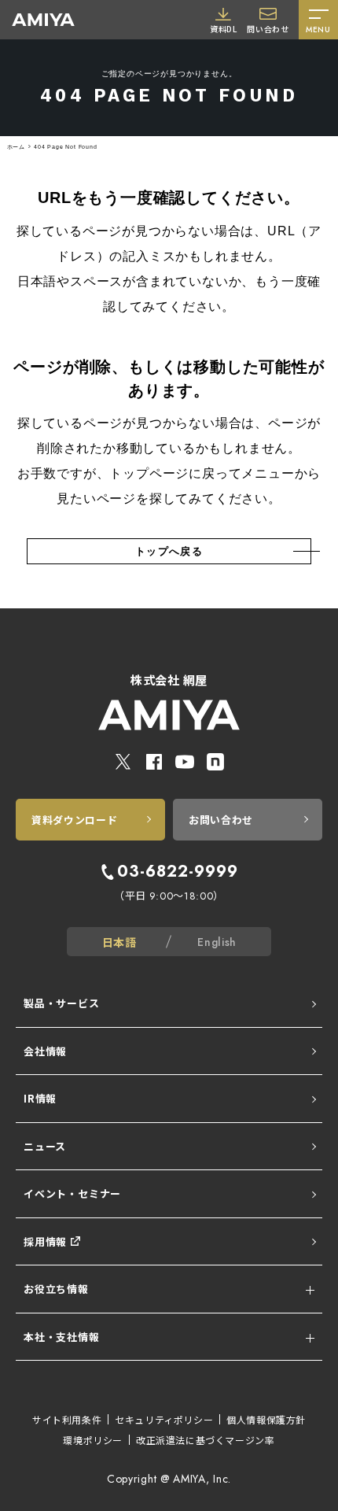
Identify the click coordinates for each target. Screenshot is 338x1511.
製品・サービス (62, 1003)
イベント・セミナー (72, 1193)
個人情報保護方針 (266, 1419)
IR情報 (40, 1098)
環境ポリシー (93, 1439)
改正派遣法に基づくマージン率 (205, 1439)
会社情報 (45, 1051)
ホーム (16, 147)
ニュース (45, 1146)
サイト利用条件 (66, 1419)
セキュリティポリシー (164, 1419)
